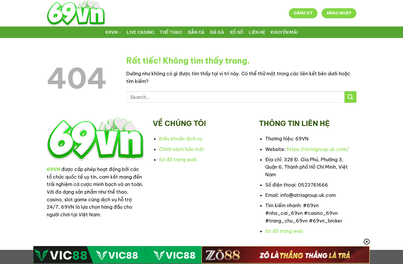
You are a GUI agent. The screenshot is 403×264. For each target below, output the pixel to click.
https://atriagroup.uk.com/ (318, 149)
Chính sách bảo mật (181, 149)
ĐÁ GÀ (217, 32)
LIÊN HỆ (257, 32)
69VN (111, 32)
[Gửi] (350, 97)
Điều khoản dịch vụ (180, 139)
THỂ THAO (171, 32)
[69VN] (76, 13)
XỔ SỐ (236, 32)
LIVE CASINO (140, 32)
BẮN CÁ (196, 32)
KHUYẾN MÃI (284, 32)
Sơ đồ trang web (178, 159)
